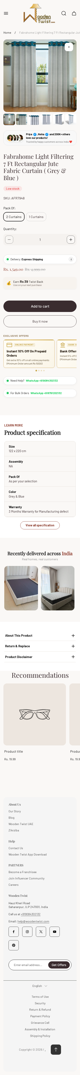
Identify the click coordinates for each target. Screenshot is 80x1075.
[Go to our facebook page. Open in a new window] (14, 932)
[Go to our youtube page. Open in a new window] (54, 932)
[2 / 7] (21, 119)
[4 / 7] (46, 119)
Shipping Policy (40, 1036)
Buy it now (40, 321)
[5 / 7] (58, 119)
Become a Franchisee (22, 872)
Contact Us (16, 848)
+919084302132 (31, 914)
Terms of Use (40, 996)
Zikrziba (14, 830)
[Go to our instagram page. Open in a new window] (27, 932)
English (37, 986)
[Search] (63, 13)
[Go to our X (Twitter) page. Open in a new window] (41, 932)
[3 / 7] (34, 119)
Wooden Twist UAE (21, 824)
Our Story (15, 811)
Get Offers (59, 965)
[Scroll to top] (56, 1050)
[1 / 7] (9, 119)
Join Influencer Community (26, 878)
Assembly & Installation (40, 1029)
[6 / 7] (71, 119)
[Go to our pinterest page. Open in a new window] (14, 945)
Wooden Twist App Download (28, 854)
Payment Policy (40, 1016)
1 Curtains (36, 217)
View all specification (40, 525)
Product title (13, 751)
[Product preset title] (34, 714)
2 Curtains (14, 217)
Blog (11, 817)
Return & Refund (40, 1009)
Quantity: (10, 229)
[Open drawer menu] (6, 13)
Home (7, 32)
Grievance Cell (40, 1022)
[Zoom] (69, 47)
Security (40, 1003)
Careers (14, 884)
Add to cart (40, 306)
